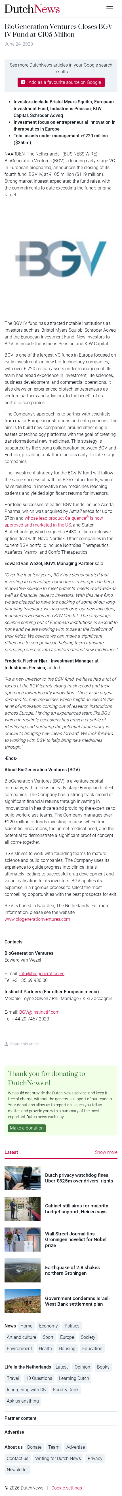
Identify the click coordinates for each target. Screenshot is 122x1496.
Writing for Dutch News (58, 1458)
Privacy (95, 1458)
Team (54, 1447)
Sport (48, 1337)
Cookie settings (66, 1488)
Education (92, 1348)
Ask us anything (23, 1401)
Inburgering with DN (26, 1389)
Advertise (75, 1447)
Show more (106, 1152)
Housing (67, 1348)
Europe (67, 1337)
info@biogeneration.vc (41, 973)
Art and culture (21, 1337)
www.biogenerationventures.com (37, 919)
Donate (34, 1447)
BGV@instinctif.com (39, 1012)
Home (26, 1326)
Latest (11, 1152)
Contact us (17, 1458)
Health (45, 1348)
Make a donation (27, 1128)
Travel (13, 1378)
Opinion (82, 1367)
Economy (48, 1326)
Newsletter (17, 1469)
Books (103, 1367)
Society (88, 1337)
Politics (72, 1326)
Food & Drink (66, 1389)
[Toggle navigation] (109, 9)
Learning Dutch (74, 1378)
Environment (19, 1348)
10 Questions (39, 1378)
